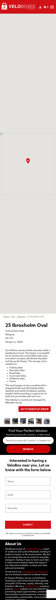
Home (6, 316)
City (13, 316)
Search (28, 449)
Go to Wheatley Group (35, 409)
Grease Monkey (33, 548)
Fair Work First (31, 586)
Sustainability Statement (34, 571)
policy (16, 588)
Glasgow (21, 316)
